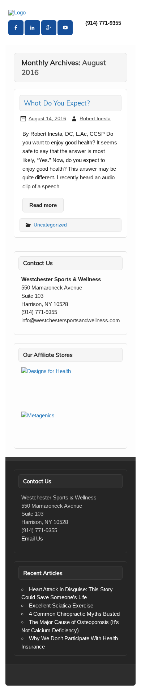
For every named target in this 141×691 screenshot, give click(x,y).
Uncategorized (50, 225)
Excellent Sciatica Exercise (61, 605)
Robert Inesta (95, 118)
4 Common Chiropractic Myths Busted (74, 614)
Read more (43, 205)
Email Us (32, 538)
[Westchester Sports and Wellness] (17, 12)
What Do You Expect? (57, 103)
